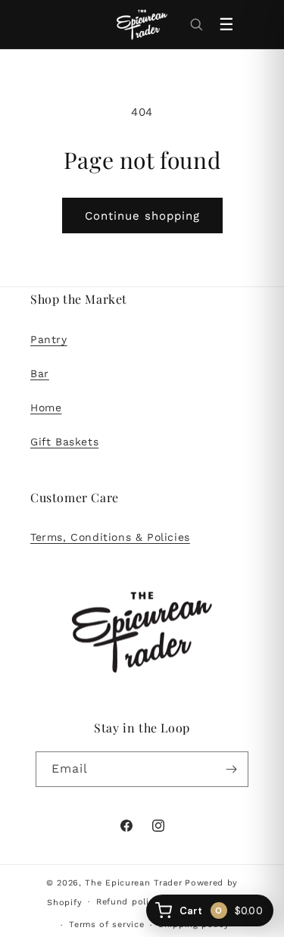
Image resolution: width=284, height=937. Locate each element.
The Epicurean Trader (133, 883)
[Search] (196, 24)
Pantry (48, 339)
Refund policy (127, 902)
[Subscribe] (231, 769)
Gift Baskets (64, 442)
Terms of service (106, 924)
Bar (39, 373)
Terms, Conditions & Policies (110, 537)
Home (45, 407)
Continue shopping (142, 216)
